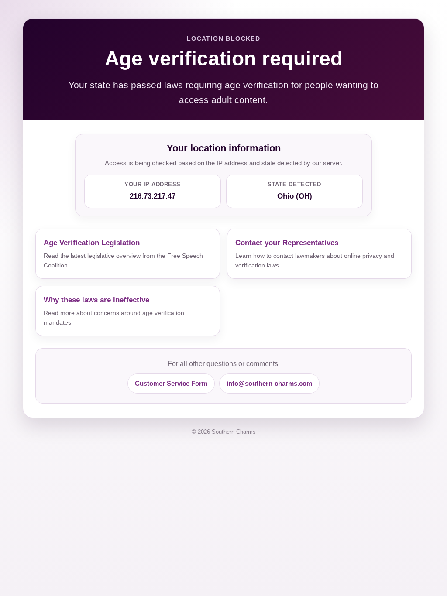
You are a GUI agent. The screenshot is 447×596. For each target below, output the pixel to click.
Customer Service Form (171, 383)
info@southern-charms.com (269, 383)
